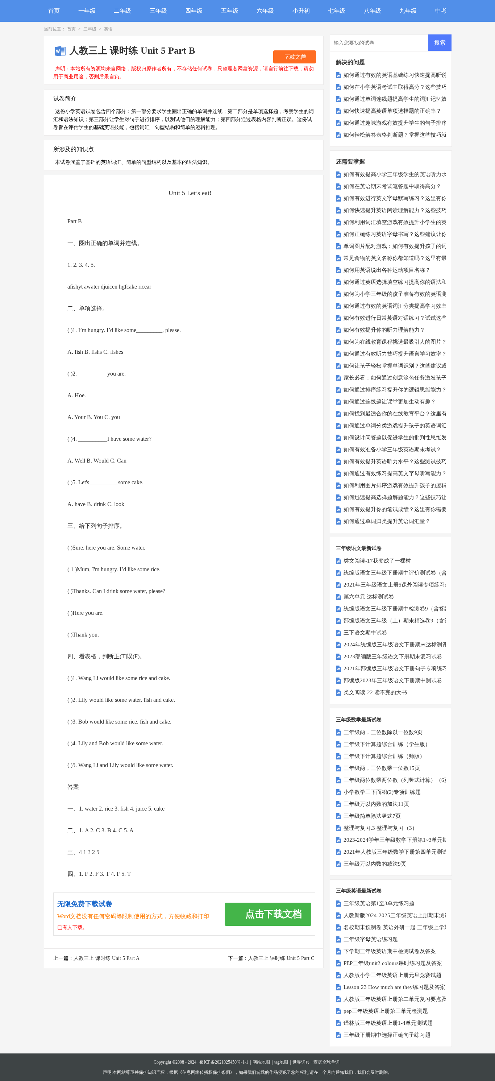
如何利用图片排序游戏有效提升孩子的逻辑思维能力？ (409, 485)
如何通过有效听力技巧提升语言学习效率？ (395, 354)
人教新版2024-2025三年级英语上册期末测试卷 (400, 915)
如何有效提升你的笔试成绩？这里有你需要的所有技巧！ (411, 509)
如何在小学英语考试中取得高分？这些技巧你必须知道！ (411, 87)
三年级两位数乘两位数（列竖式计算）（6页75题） (405, 780)
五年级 (229, 11)
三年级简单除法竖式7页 (372, 816)
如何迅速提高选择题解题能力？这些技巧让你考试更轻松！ (414, 497)
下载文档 (294, 57)
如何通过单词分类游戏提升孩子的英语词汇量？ (401, 425)
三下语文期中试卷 (365, 632)
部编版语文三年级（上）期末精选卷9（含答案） (402, 621)
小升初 (301, 11)
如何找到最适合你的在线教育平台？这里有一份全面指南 (411, 414)
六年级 (265, 11)
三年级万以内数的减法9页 (375, 864)
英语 (108, 29)
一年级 (87, 11)
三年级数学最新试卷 (359, 719)
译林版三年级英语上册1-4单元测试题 (388, 1023)
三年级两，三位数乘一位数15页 (382, 768)
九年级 (408, 11)
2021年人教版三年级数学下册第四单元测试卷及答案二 (409, 852)
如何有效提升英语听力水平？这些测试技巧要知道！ (406, 461)
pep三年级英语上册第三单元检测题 (386, 1011)
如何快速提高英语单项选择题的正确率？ (392, 111)
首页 (54, 11)
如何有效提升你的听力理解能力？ (384, 330)
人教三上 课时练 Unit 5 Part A (107, 958)
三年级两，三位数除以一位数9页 (383, 732)
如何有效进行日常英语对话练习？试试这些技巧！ (403, 318)
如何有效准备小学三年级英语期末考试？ (392, 449)
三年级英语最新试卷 (359, 891)
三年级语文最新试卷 (359, 548)
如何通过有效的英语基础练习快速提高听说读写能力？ (409, 75)
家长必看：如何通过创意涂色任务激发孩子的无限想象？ (411, 378)
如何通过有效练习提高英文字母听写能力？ (395, 473)
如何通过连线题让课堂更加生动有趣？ (390, 402)
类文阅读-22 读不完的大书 (375, 692)
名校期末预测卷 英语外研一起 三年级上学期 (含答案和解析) (415, 927)
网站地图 (261, 1062)
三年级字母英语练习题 (371, 939)
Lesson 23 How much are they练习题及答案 (394, 987)
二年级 (122, 11)
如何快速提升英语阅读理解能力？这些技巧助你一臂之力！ (414, 210)
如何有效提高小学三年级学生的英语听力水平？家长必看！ (414, 174)
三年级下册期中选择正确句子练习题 (387, 1035)
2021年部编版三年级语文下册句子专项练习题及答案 (406, 668)
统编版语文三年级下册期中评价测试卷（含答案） (403, 573)
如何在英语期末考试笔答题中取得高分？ (392, 186)
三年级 (158, 11)
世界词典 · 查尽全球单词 (316, 1062)
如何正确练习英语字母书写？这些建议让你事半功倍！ (409, 234)
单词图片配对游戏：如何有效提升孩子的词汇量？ (403, 246)
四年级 (194, 11)
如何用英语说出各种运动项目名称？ (387, 270)
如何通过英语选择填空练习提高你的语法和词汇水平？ (409, 282)
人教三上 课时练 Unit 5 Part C (281, 958)
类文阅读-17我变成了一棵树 (377, 561)
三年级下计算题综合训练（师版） (384, 756)
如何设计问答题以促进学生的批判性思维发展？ (401, 437)
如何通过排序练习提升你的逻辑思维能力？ (395, 390)
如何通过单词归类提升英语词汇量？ (387, 521)
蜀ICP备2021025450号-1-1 (223, 1062)
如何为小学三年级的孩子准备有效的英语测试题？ (403, 294)
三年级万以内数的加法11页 (376, 804)
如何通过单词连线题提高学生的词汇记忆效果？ (401, 99)
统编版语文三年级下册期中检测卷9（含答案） (399, 609)
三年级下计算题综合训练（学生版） (387, 744)
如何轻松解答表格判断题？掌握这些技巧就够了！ (403, 135)
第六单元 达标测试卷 (369, 597)
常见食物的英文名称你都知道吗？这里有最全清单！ (406, 258)
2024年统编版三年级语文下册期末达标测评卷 (398, 644)
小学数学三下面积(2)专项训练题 (382, 792)
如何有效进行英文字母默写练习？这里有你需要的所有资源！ (417, 198)
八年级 (372, 11)
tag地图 (281, 1062)
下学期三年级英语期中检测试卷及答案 (390, 951)
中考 (441, 11)
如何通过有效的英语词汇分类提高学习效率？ (398, 306)
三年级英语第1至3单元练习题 (379, 903)
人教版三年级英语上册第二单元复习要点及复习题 (403, 999)
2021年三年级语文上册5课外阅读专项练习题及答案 (405, 585)
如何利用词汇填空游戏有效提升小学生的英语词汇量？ (409, 222)
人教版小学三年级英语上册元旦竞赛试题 (392, 975)
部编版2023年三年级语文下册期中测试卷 (393, 680)
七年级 (336, 11)
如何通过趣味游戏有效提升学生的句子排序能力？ (403, 123)
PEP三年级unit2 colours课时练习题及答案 (393, 963)
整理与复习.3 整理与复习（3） (380, 828)
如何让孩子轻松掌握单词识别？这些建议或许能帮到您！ (411, 366)
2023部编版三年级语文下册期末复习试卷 (393, 656)
